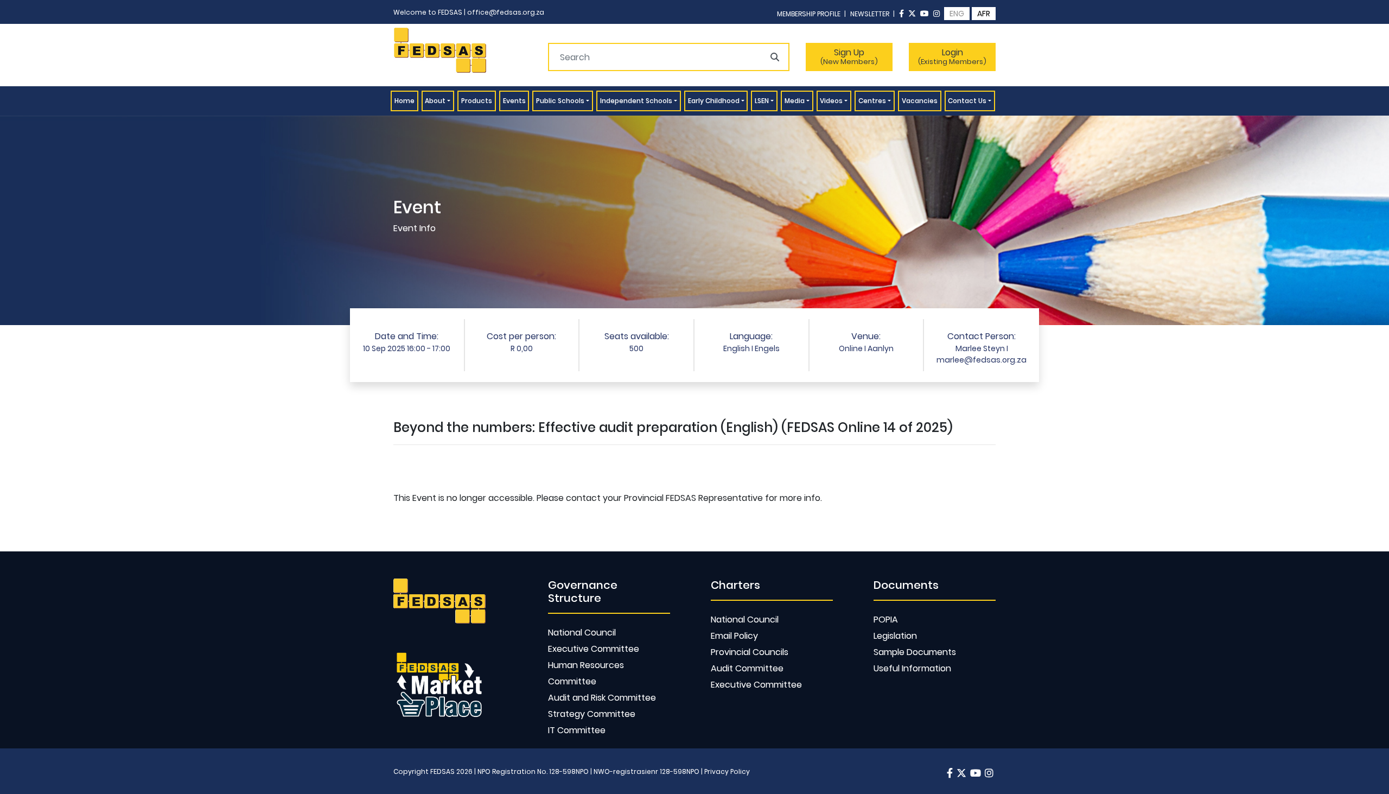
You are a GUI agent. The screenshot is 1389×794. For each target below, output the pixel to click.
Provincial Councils (749, 652)
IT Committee (577, 730)
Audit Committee (747, 668)
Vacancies (920, 100)
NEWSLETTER (872, 13)
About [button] (435, 100)
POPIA (886, 619)
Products (476, 100)
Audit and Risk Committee (602, 697)
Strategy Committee (591, 714)
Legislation (895, 636)
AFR (983, 13)
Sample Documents (915, 652)
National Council (582, 632)
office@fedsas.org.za (505, 12)
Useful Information (912, 668)
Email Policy (734, 636)
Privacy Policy (727, 771)
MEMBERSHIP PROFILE (811, 13)
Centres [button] (872, 100)
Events (514, 100)
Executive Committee (593, 649)
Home (406, 100)
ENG (957, 13)
